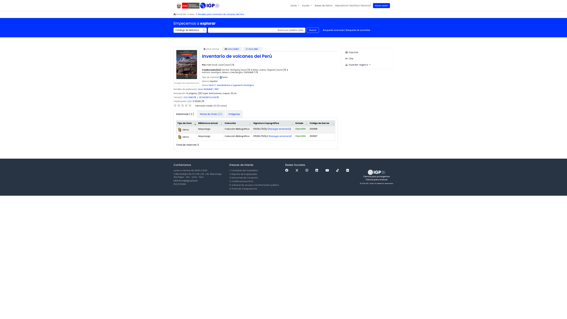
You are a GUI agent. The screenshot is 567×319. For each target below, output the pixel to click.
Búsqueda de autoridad (358, 30)
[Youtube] (327, 170)
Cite (350, 58)
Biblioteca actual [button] (208, 123)
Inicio (191, 14)
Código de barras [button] (319, 123)
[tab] (211, 114)
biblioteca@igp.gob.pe (185, 180)
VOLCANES (188, 97)
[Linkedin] (317, 170)
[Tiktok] (338, 170)
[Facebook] (287, 170)
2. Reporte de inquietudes (243, 174)
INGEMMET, (209, 89)
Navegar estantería (279, 128)
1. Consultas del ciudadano (243, 170)
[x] (298, 170)
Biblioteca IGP (210, 6)
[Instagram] (308, 170)
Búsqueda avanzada (333, 30)
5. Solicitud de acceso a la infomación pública (254, 185)
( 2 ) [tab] (185, 114)
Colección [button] (230, 123)
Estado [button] (299, 123)
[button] (294, 5)
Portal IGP (181, 14)
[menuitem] (353, 5)
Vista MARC (233, 49)
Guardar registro (358, 64)
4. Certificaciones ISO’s (241, 181)
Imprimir (353, 52)
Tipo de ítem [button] (184, 123)
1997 (217, 89)
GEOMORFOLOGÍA (207, 97)
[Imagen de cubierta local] (186, 64)
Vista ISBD (253, 49)
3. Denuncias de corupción (243, 177)
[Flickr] (348, 170)
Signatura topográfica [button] (266, 123)
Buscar (312, 30)
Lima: (201, 89)
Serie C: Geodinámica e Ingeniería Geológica (231, 85)
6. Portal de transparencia (243, 188)
